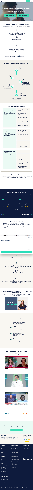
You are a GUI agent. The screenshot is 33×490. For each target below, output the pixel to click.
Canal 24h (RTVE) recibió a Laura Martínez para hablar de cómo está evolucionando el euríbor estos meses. (15, 370)
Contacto (2, 451)
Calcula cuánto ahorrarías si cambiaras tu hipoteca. (22, 155)
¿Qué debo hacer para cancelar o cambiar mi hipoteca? (22, 167)
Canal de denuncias (24, 487)
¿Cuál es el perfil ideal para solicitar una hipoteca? (23, 110)
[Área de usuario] (31, 1)
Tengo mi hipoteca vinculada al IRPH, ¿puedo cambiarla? (23, 163)
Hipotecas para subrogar (4, 482)
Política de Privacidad (7, 487)
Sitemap (2, 452)
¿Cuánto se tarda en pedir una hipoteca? (22, 118)
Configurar (28, 249)
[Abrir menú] (1, 1)
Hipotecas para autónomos (15, 459)
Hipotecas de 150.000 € (14, 452)
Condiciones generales (19, 487)
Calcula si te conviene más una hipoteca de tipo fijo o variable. (22, 146)
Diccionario (2, 460)
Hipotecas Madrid (13, 463)
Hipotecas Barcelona (14, 464)
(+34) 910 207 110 (26, 448)
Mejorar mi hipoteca (23, 15)
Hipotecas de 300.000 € (14, 448)
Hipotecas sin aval (3, 471)
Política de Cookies (13, 487)
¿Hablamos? (28, 1)
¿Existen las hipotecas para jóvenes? (23, 125)
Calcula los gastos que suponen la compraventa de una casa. (23, 142)
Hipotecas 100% (3, 474)
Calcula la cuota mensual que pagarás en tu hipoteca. (22, 138)
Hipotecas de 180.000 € (14, 451)
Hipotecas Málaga (13, 467)
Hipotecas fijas (3, 467)
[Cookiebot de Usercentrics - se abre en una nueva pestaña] (28, 237)
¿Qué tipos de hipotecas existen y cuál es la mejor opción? (23, 121)
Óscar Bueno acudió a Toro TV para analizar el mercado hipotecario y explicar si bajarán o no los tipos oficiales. (15, 388)
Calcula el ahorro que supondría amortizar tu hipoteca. (22, 159)
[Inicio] (5, 1)
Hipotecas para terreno (4, 479)
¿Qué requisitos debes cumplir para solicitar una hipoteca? (23, 134)
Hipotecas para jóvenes (14, 456)
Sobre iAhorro (3, 449)
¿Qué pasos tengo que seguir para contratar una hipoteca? (23, 131)
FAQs (2, 463)
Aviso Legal (2, 487)
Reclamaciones (30, 487)
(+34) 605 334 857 (26, 454)
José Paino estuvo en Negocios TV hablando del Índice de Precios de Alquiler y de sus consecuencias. (15, 406)
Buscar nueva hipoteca (10, 15)
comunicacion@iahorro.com (27, 455)
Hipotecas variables (4, 468)
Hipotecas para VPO (4, 480)
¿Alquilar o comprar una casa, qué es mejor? (23, 114)
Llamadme (16, 429)
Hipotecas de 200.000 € (14, 449)
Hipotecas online (3, 472)
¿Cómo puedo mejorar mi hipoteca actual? (23, 151)
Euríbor (2, 459)
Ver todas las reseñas (25, 214)
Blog (1, 448)
